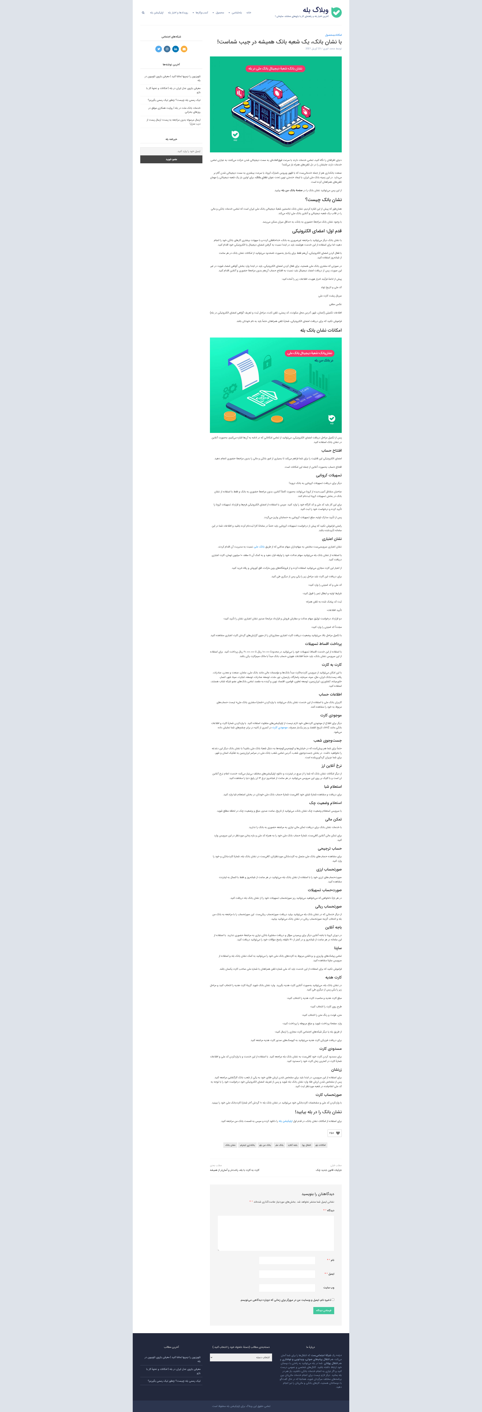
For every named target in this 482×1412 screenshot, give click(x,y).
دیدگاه (329, 1210)
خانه (248, 13)
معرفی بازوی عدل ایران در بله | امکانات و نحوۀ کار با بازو (173, 90)
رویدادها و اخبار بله (178, 13)
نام (331, 1260)
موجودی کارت (280, 727)
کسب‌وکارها (202, 13)
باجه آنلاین (292, 1145)
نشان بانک (230, 1145)
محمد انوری (329, 49)
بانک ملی (259, 547)
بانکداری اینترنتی (247, 1145)
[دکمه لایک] (338, 1133)
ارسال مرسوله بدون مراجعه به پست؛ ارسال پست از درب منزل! (174, 122)
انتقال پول (306, 1145)
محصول (220, 13)
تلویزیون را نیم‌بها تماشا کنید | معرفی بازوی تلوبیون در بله (173, 78)
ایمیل (330, 1274)
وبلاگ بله (316, 10)
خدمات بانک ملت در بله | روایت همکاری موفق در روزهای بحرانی (174, 110)
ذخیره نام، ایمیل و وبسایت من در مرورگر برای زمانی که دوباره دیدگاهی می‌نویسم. (285, 1300)
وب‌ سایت (328, 1288)
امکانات (338, 35)
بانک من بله (265, 1145)
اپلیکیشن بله (156, 13)
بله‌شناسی (237, 13)
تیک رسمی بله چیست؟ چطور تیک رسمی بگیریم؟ (174, 100)
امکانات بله (321, 1145)
